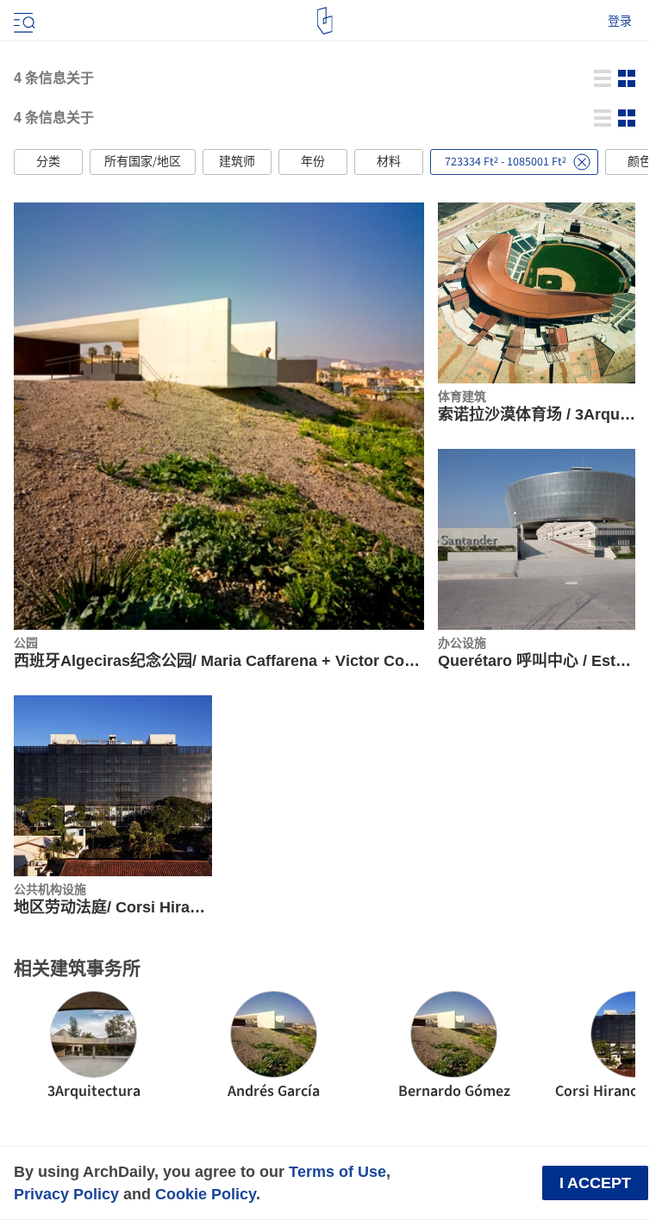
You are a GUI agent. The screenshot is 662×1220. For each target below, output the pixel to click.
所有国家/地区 (142, 162)
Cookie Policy (205, 1194)
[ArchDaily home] (324, 20)
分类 (48, 162)
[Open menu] (22, 21)
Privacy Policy (66, 1194)
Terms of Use (337, 1171)
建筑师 (237, 162)
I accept (595, 1183)
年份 (313, 162)
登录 (620, 21)
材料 (389, 162)
